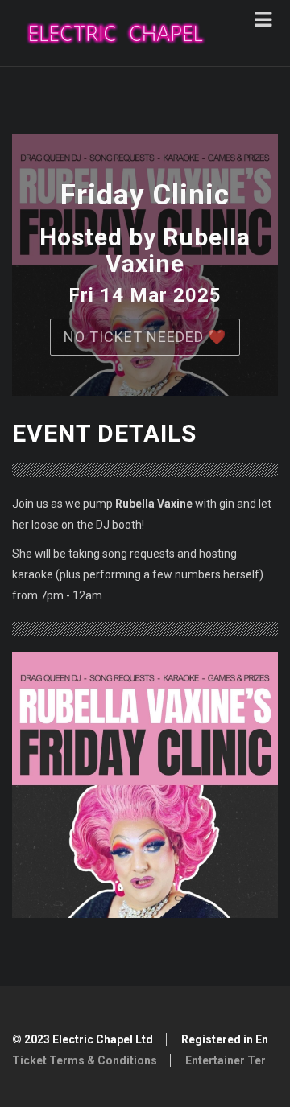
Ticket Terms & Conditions (84, 1060)
